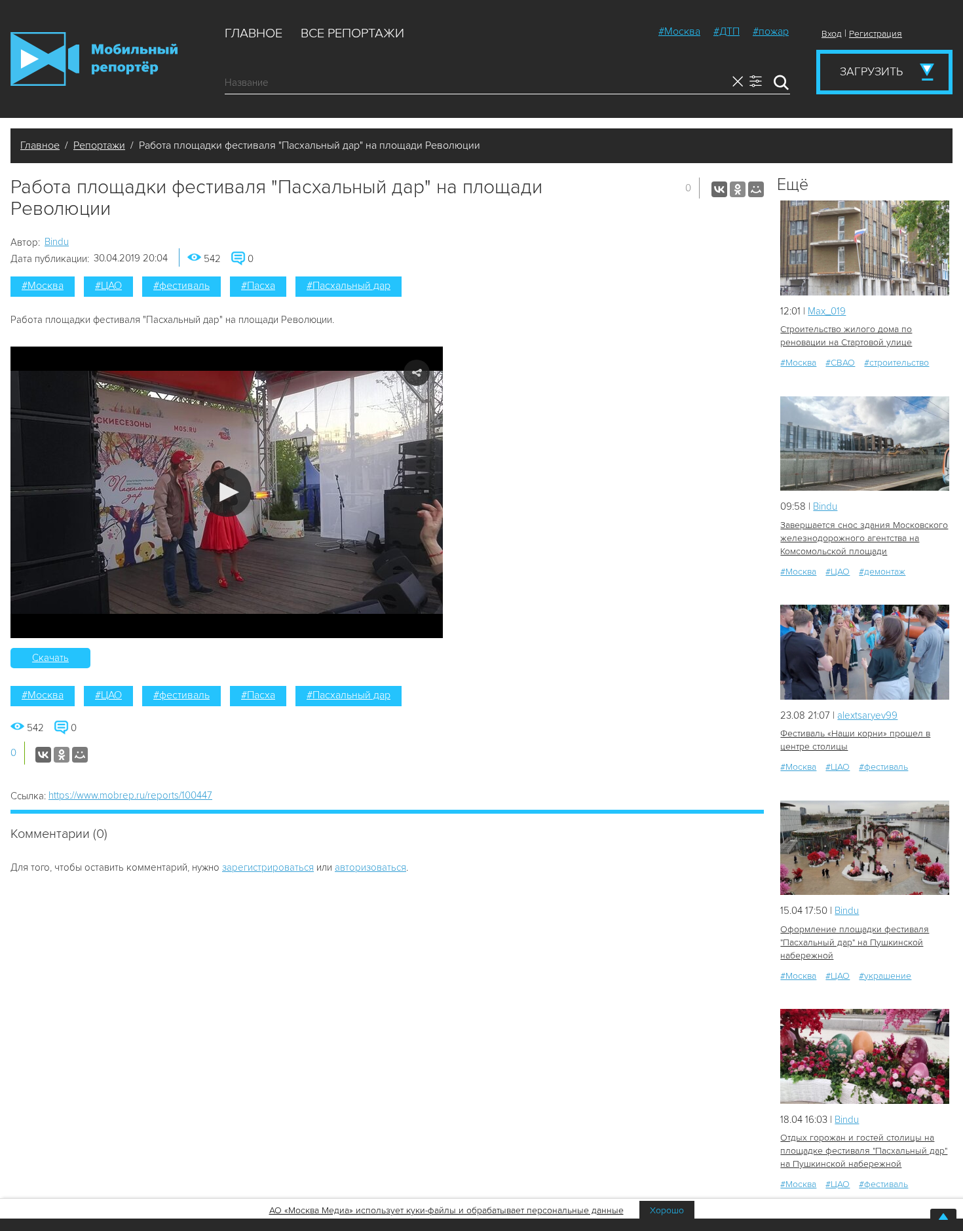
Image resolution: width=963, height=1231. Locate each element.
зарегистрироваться (268, 867)
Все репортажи (352, 33)
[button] (227, 492)
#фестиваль (181, 285)
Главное (253, 33)
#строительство (896, 362)
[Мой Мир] (756, 189)
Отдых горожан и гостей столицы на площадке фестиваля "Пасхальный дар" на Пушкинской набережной (863, 1150)
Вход (831, 33)
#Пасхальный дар (348, 285)
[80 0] (864, 652)
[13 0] (864, 247)
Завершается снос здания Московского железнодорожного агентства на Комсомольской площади (864, 538)
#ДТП (726, 31)
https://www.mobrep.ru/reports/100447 (130, 795)
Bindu (57, 242)
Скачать (50, 658)
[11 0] (864, 443)
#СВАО (840, 362)
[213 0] (864, 848)
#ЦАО (108, 285)
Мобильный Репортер (94, 59)
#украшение (885, 975)
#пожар (771, 31)
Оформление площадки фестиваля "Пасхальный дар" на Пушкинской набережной (854, 942)
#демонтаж (882, 571)
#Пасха (258, 285)
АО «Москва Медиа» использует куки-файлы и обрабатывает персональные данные (446, 1210)
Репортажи (99, 145)
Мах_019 (827, 311)
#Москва (679, 31)
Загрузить (871, 71)
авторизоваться (370, 867)
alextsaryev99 (867, 715)
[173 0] (864, 1056)
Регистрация (875, 33)
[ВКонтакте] (719, 189)
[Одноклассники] (738, 189)
